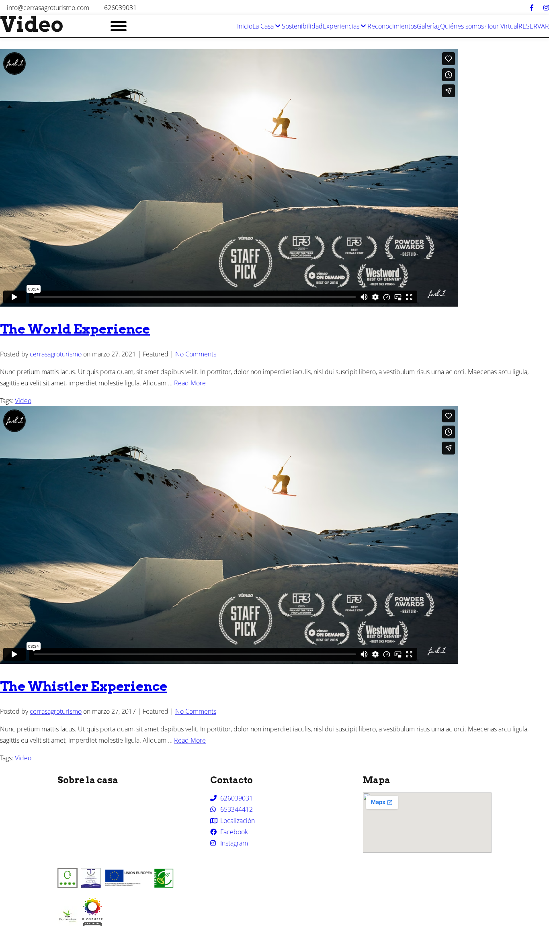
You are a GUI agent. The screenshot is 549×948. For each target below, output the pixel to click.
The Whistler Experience (83, 686)
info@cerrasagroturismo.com (48, 7)
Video (23, 400)
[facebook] (532, 7)
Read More (190, 383)
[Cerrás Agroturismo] (92, 923)
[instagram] (546, 7)
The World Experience (75, 329)
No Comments (195, 354)
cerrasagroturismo (56, 354)
